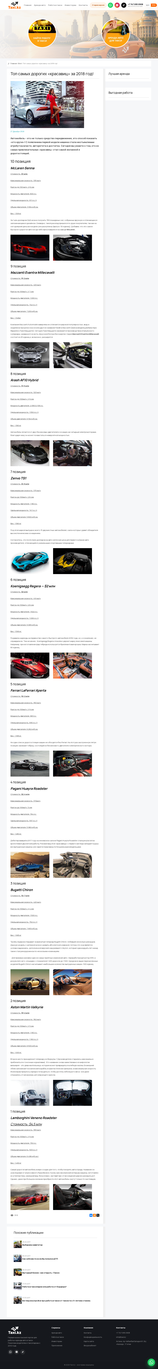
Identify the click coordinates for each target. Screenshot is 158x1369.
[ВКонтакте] (90, 1215)
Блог (20, 63)
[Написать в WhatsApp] (151, 1362)
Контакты (83, 5)
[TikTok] (123, 5)
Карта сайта (89, 1341)
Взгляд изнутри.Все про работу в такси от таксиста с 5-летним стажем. (56, 1300)
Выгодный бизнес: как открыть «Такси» (41, 1272)
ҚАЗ (147, 5)
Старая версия (98, 5)
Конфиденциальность (93, 1337)
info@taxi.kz (121, 1337)
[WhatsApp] (110, 5)
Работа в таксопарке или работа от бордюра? (44, 1286)
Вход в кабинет (90, 1345)
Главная (27, 5)
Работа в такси (55, 5)
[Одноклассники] (94, 1215)
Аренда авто (40, 5)
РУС (154, 5)
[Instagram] (117, 5)
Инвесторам (70, 5)
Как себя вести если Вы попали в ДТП (40, 1259)
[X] (97, 1215)
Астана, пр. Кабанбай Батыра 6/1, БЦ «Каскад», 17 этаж (131, 1342)
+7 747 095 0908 (135, 5)
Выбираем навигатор (32, 1245)
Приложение (56, 1345)
